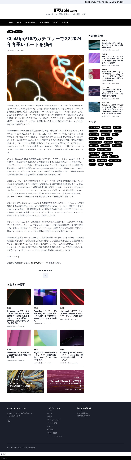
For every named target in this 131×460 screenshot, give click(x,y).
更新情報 (65, 22)
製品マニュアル (110, 2)
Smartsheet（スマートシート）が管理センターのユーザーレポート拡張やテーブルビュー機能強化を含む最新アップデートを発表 (112, 76)
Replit (92, 149)
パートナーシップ (31, 22)
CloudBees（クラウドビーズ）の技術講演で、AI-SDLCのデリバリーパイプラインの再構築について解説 (112, 93)
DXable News (16, 447)
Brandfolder (106, 131)
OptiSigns (105, 145)
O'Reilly (118, 142)
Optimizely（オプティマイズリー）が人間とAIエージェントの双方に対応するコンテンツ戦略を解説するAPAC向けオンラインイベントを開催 (112, 109)
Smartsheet (94, 153)
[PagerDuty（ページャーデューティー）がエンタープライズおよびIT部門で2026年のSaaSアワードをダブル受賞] (45, 297)
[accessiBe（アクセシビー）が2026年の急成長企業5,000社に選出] (19, 338)
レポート (56, 22)
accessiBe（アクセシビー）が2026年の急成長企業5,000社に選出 (19, 354)
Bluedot (117, 127)
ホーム (11, 22)
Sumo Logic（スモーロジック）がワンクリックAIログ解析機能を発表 (112, 45)
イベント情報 (44, 22)
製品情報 (120, 2)
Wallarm (113, 157)
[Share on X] (45, 275)
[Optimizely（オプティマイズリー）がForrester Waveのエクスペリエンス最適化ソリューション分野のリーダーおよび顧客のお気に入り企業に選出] (19, 297)
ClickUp (18, 32)
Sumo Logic (94, 157)
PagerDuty (117, 145)
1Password (94, 127)
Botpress (93, 131)
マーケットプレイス (54, 436)
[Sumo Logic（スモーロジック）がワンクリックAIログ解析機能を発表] (95, 45)
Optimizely (94, 145)
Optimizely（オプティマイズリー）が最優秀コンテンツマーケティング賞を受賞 (71, 313)
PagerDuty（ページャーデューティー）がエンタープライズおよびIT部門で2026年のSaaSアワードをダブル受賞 (45, 316)
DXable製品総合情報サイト (94, 2)
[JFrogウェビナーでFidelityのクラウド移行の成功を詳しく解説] (25, 381)
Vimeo (104, 157)
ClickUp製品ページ (39, 263)
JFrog (109, 138)
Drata (115, 134)
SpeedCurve (107, 153)
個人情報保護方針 (83, 416)
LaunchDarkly (95, 142)
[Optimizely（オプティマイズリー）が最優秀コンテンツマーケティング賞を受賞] (72, 297)
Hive (101, 138)
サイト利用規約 (83, 413)
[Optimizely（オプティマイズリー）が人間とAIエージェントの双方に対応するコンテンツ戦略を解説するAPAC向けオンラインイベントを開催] (95, 109)
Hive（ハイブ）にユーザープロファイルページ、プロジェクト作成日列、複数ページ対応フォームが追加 (112, 59)
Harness (93, 138)
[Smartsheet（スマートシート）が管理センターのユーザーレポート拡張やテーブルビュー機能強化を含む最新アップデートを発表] (95, 76)
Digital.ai (105, 134)
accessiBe (106, 127)
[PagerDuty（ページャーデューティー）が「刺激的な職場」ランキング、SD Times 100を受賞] (45, 338)
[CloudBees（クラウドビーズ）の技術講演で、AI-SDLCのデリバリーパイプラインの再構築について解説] (95, 92)
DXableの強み (52, 433)
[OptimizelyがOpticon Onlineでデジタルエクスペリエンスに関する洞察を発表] (65, 381)
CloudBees (94, 134)
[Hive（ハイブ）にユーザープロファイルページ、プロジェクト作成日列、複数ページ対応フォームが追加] (95, 59)
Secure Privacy (104, 149)
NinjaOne (108, 142)
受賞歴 (19, 22)
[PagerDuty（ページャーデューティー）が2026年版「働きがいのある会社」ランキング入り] (72, 338)
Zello (92, 160)
